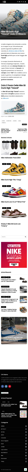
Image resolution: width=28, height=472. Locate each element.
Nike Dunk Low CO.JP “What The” (13, 202)
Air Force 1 (5, 142)
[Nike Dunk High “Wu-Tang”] (14, 169)
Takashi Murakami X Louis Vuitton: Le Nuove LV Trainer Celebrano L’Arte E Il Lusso (9, 290)
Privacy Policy (5, 392)
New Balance (4, 452)
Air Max (3, 432)
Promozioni (4, 458)
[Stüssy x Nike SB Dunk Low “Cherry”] (14, 213)
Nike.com (6, 98)
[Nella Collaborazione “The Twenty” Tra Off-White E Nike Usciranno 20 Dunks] (23, 414)
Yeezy (2, 461)
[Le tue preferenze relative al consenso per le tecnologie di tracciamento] (25, 469)
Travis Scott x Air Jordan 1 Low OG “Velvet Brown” (8, 280)
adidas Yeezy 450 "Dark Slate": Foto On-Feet (5, 131)
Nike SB (4, 122)
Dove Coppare (4, 440)
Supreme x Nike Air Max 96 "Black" (22, 130)
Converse (3, 437)
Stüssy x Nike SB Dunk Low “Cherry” (11, 225)
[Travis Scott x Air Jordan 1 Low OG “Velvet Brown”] (23, 280)
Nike (20, 120)
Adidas (3, 307)
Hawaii (15, 120)
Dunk (4, 28)
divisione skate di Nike (15, 51)
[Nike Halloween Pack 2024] (14, 147)
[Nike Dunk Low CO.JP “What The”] (14, 191)
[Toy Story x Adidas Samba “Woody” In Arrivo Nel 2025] (23, 309)
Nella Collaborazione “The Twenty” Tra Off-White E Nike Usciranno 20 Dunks (9, 415)
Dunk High (9, 120)
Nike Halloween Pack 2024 (11, 158)
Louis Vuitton (5, 286)
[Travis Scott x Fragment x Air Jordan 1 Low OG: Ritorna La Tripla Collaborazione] (23, 299)
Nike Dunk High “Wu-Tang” (11, 180)
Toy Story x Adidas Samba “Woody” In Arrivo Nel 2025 (9, 310)
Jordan (3, 277)
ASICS (2, 435)
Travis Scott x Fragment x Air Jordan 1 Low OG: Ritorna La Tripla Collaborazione (9, 300)
